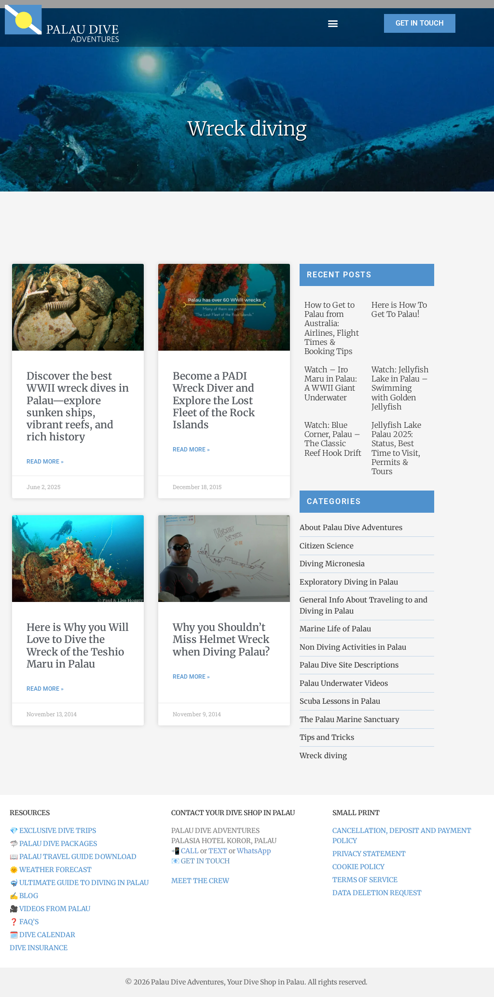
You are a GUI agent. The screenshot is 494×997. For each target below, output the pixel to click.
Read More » (45, 461)
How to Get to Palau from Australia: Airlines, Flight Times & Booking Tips (331, 328)
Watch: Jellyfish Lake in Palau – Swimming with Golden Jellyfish (400, 388)
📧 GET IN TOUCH (200, 861)
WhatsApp (254, 851)
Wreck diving (247, 129)
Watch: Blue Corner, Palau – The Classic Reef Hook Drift (332, 439)
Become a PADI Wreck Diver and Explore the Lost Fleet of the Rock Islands (214, 400)
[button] (333, 23)
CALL (190, 851)
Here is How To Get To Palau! (399, 309)
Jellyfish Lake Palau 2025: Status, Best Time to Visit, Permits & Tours (396, 448)
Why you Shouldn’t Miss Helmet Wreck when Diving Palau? (221, 639)
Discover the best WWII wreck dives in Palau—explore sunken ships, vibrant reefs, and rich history (78, 406)
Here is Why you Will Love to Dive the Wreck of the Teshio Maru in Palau (78, 645)
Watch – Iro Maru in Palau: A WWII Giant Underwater (330, 383)
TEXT (217, 851)
